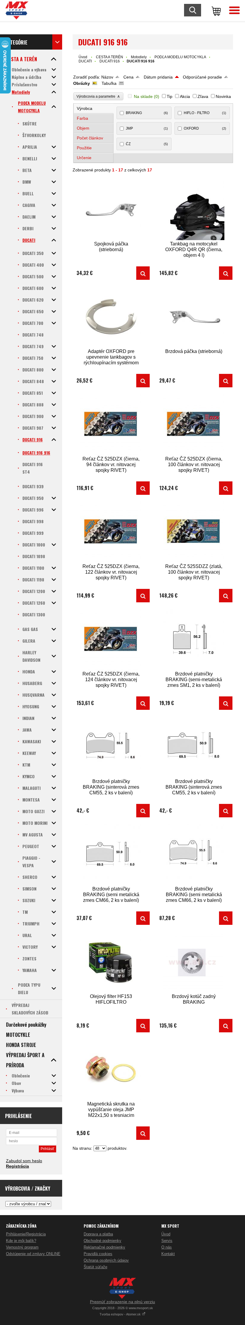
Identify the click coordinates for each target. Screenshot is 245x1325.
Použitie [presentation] (84, 147)
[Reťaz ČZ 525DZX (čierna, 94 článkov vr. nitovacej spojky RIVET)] (111, 424)
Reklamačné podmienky (104, 1247)
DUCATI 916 (109, 61)
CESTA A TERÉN (109, 57)
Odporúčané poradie (202, 77)
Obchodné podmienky (102, 1240)
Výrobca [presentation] (84, 108)
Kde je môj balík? (21, 1240)
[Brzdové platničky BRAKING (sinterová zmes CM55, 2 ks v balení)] (111, 747)
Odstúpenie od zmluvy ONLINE (33, 1254)
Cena (128, 77)
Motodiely (139, 57)
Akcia (185, 96)
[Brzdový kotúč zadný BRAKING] (193, 962)
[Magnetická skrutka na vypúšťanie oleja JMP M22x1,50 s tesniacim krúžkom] (111, 1069)
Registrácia (17, 1166)
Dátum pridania (158, 77)
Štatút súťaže (95, 1267)
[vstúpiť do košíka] (215, 10)
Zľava (202, 96)
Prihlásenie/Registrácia (26, 1234)
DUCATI (85, 61)
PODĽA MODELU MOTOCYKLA (180, 57)
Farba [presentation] (82, 118)
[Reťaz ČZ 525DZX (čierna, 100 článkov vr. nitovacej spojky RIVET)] (193, 424)
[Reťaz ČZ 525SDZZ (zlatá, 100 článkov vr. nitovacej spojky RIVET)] (193, 532)
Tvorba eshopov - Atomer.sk (120, 1314)
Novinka (223, 96)
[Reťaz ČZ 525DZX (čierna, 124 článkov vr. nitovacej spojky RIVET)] (111, 639)
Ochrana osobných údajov (106, 1260)
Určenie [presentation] (84, 157)
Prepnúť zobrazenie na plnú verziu (122, 1301)
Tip (169, 96)
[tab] (94, 108)
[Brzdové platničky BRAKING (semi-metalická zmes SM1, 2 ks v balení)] (193, 639)
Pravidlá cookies (98, 1254)
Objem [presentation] (83, 128)
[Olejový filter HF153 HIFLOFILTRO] (111, 962)
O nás (166, 1247)
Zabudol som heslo (24, 1160)
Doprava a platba (98, 1234)
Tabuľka (109, 83)
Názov (107, 77)
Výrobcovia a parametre (98, 96)
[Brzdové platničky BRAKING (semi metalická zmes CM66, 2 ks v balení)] (111, 854)
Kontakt (168, 1254)
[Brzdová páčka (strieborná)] (193, 317)
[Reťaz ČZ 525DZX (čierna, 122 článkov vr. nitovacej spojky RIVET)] (111, 532)
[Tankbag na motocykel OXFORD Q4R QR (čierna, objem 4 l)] (193, 209)
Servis (166, 1240)
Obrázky (81, 83)
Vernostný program (22, 1247)
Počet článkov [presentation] (90, 138)
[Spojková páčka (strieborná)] (111, 209)
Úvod (83, 57)
